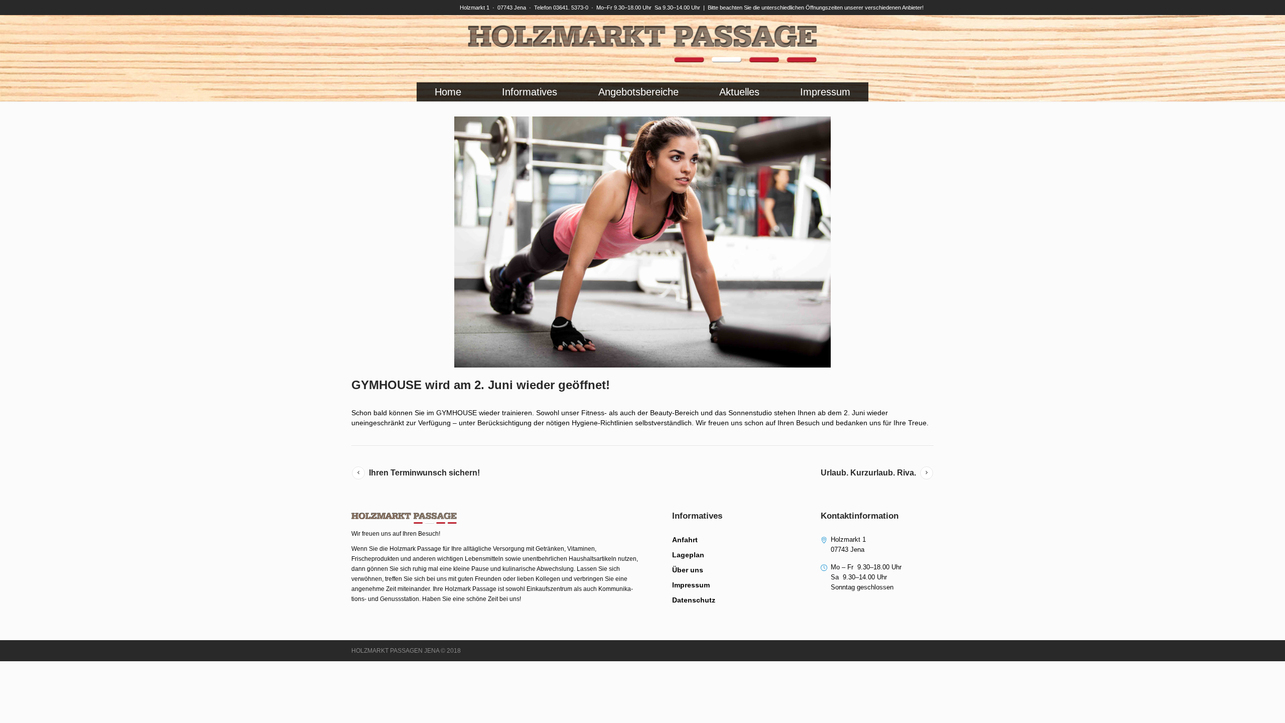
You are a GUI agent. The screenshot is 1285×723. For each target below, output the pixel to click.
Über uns (687, 570)
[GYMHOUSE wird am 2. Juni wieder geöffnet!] (642, 242)
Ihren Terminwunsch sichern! (424, 472)
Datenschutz (693, 600)
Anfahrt (685, 540)
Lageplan (688, 555)
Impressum (691, 585)
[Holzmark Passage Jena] (642, 43)
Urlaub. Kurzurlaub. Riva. (868, 472)
